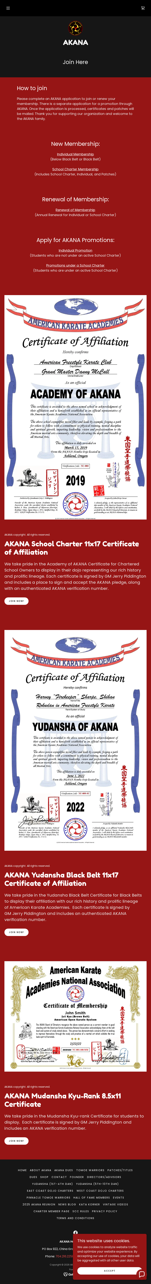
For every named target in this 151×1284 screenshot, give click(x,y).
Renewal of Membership (75, 210)
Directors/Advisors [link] (104, 1177)
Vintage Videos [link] (115, 1204)
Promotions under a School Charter (75, 265)
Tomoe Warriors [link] (90, 1170)
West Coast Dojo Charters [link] (100, 1191)
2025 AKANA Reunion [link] (39, 1204)
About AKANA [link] (40, 1170)
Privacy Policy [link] (104, 1211)
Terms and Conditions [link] (75, 1218)
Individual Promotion (75, 250)
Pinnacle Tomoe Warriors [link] (49, 1197)
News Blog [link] (67, 1204)
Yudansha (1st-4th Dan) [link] (52, 1184)
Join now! (16, 601)
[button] (8, 8)
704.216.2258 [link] (65, 1256)
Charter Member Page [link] (52, 1211)
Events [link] (118, 1197)
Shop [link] (44, 1177)
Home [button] (22, 1170)
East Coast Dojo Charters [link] (50, 1191)
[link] (143, 8)
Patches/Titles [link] (120, 1170)
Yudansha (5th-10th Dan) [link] (97, 1184)
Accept (109, 1270)
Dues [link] (33, 1177)
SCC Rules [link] (81, 1211)
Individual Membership (75, 154)
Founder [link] (77, 1177)
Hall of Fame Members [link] (91, 1197)
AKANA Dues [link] (63, 1170)
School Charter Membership (75, 169)
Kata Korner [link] (89, 1204)
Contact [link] (59, 1177)
